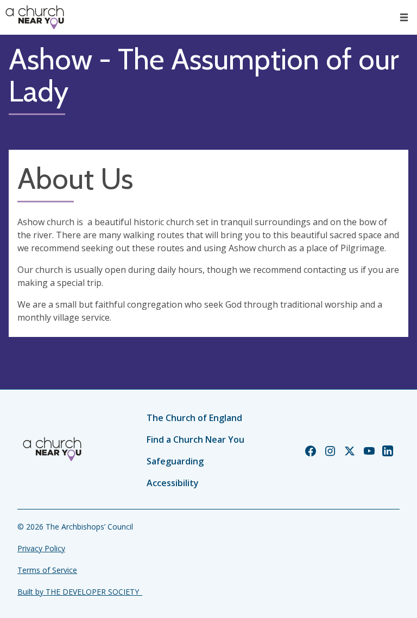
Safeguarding (175, 461)
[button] (404, 17)
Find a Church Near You (195, 439)
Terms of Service (47, 570)
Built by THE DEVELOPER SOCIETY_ (79, 592)
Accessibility (173, 483)
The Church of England (194, 418)
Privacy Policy (41, 548)
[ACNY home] (35, 17)
